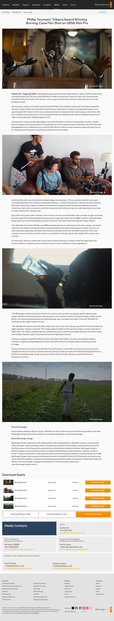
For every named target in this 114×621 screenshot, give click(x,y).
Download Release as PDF (21, 514)
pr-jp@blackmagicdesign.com (72, 533)
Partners (98, 589)
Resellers (15, 5)
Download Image (96, 86)
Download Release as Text (57, 514)
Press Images (27, 12)
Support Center (69, 586)
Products (5, 5)
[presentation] (5, 59)
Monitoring (36, 589)
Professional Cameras (8, 583)
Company (47, 5)
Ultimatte (5, 591)
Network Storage (38, 591)
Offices (98, 583)
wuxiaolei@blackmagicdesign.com (19, 549)
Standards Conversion (39, 583)
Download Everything (93, 514)
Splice (65, 5)
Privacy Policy (100, 594)
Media (56, 5)
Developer (36, 5)
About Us (98, 586)
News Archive (16, 12)
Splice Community (70, 597)
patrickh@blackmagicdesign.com (74, 549)
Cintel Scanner (6, 599)
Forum (73, 5)
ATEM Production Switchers (10, 589)
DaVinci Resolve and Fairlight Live (11, 586)
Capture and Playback (8, 597)
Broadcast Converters (39, 586)
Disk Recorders (6, 594)
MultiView (36, 594)
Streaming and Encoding (40, 599)
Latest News (6, 12)
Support (26, 5)
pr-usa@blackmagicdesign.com (17, 568)
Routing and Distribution (40, 597)
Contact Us (68, 589)
